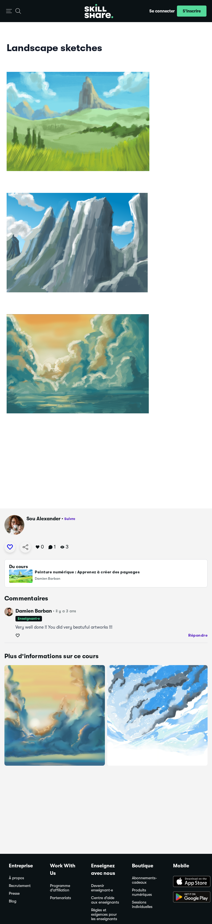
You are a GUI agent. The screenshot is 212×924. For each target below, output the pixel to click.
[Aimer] (9, 547)
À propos (16, 878)
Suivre (69, 519)
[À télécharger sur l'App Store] (188, 882)
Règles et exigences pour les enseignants (104, 914)
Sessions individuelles (142, 904)
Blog (12, 901)
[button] (9, 11)
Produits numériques (142, 892)
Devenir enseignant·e (102, 888)
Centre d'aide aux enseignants (105, 900)
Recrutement (20, 886)
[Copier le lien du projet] (25, 547)
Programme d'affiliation (60, 888)
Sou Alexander (43, 518)
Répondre (198, 635)
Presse (14, 893)
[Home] (98, 11)
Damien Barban (33, 611)
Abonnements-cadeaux (144, 880)
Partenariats (60, 898)
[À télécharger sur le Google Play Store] (188, 897)
